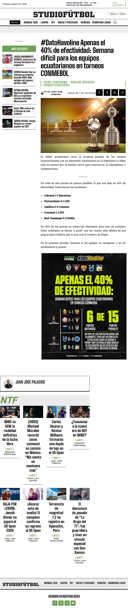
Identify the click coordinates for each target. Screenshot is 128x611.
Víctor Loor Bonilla (33, 479)
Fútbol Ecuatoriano (56, 82)
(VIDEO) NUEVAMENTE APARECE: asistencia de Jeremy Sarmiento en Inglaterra (25, 60)
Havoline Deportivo (82, 82)
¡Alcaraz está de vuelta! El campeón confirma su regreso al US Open (33, 517)
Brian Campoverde (56, 539)
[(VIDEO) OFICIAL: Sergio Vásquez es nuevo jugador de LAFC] (7, 123)
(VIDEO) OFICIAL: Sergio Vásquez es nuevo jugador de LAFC (24, 123)
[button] (115, 22)
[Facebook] (99, 92)
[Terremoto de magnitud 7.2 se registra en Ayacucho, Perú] (56, 496)
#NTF (9, 449)
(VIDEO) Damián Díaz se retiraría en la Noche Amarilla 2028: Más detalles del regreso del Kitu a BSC (25, 77)
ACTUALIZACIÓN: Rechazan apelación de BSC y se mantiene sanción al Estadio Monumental (25, 96)
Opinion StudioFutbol (57, 85)
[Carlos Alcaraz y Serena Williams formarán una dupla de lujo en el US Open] (56, 414)
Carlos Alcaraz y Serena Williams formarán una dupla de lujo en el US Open (56, 437)
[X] (107, 92)
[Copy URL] (122, 92)
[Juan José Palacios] (42, 93)
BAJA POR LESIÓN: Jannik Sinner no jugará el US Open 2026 (10, 517)
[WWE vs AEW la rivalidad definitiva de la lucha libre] (10, 414)
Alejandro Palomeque (10, 453)
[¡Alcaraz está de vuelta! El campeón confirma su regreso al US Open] (33, 496)
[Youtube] (73, 603)
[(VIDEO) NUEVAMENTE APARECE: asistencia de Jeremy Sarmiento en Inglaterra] (7, 59)
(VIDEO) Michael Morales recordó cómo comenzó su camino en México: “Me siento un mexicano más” (33, 445)
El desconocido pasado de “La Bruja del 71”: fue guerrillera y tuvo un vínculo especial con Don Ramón (79, 528)
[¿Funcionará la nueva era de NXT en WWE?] (80, 414)
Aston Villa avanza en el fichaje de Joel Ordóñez (24, 111)
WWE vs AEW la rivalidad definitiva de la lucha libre (10, 432)
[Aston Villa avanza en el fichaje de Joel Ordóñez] (7, 110)
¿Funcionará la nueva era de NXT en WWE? (80, 428)
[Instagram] (61, 603)
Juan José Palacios (56, 93)
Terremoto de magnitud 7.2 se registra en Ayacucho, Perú (56, 517)
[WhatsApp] (114, 92)
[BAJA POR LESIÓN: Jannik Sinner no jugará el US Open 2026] (10, 496)
